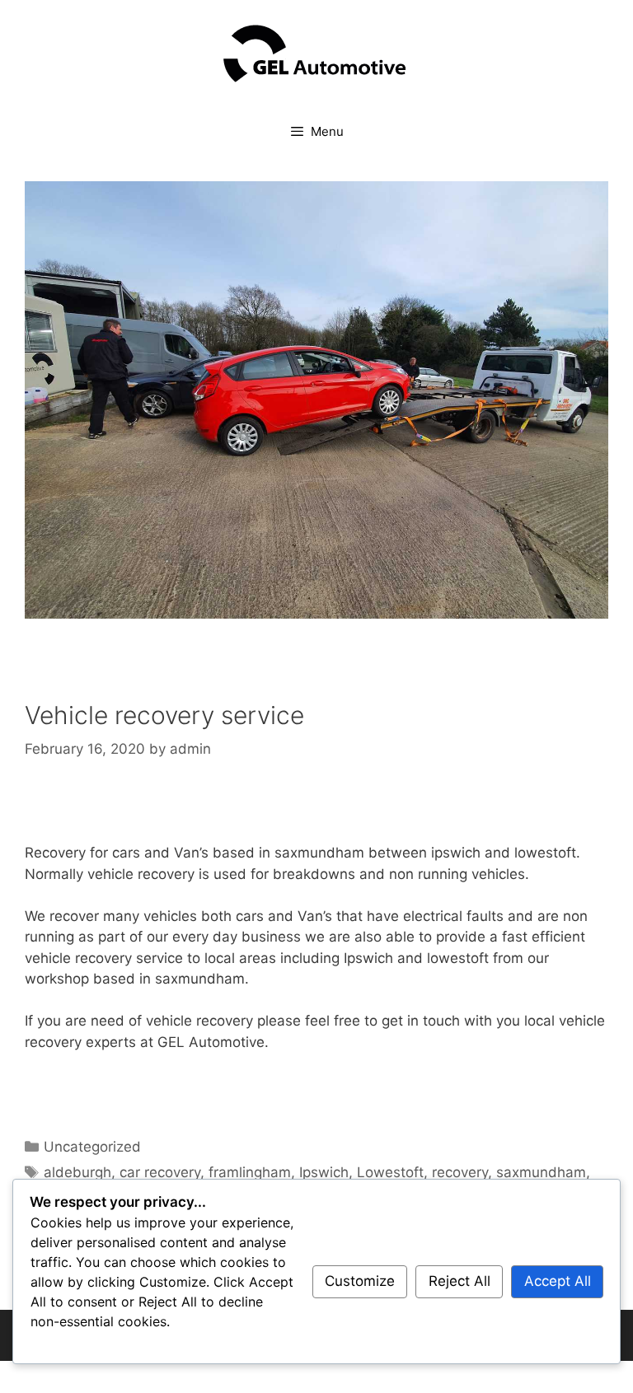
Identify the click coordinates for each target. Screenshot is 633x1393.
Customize (360, 1281)
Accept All (557, 1281)
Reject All (459, 1281)
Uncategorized (92, 1146)
